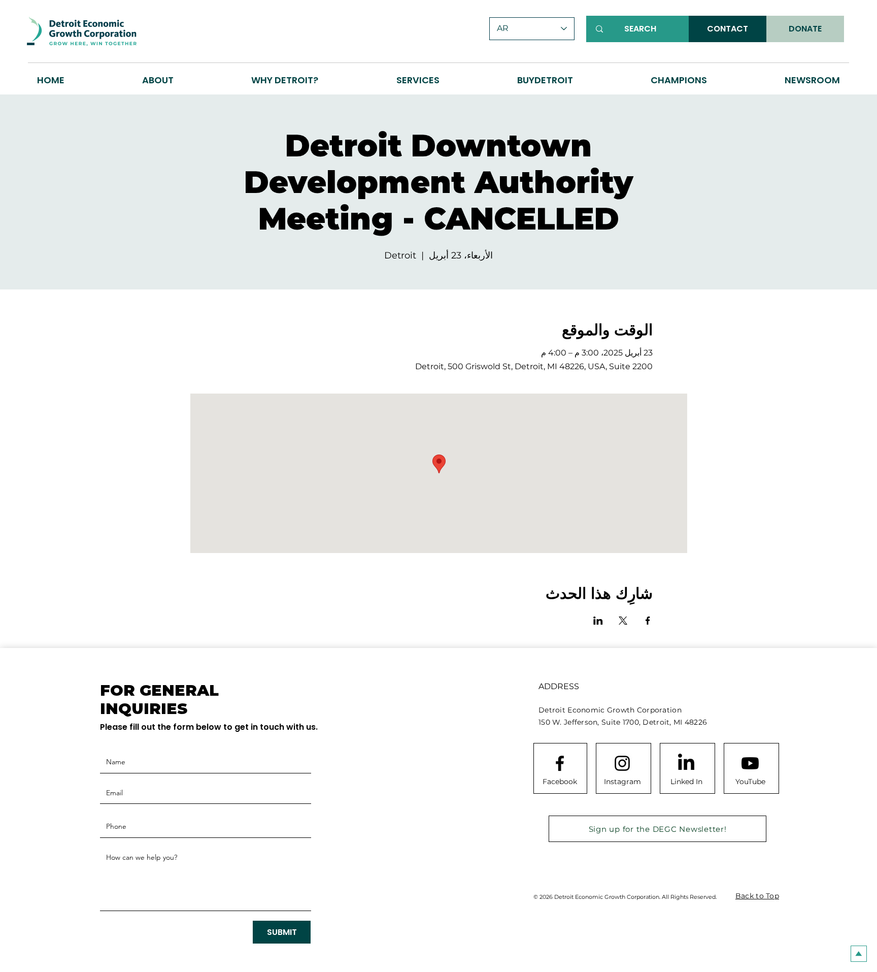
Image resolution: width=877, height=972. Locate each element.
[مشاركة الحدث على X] (623, 621)
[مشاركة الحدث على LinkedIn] (598, 621)
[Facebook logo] (560, 763)
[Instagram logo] (622, 763)
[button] (285, 80)
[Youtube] (750, 763)
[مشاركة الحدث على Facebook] (648, 621)
